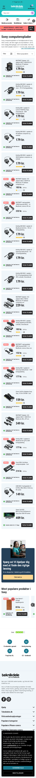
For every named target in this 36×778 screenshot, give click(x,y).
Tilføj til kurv (27, 76)
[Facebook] (3, 699)
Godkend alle (18, 768)
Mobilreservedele (7, 23)
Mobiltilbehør (18, 23)
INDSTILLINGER (18, 773)
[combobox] (18, 13)
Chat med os (18, 577)
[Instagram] (8, 699)
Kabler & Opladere (28, 23)
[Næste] (33, 20)
